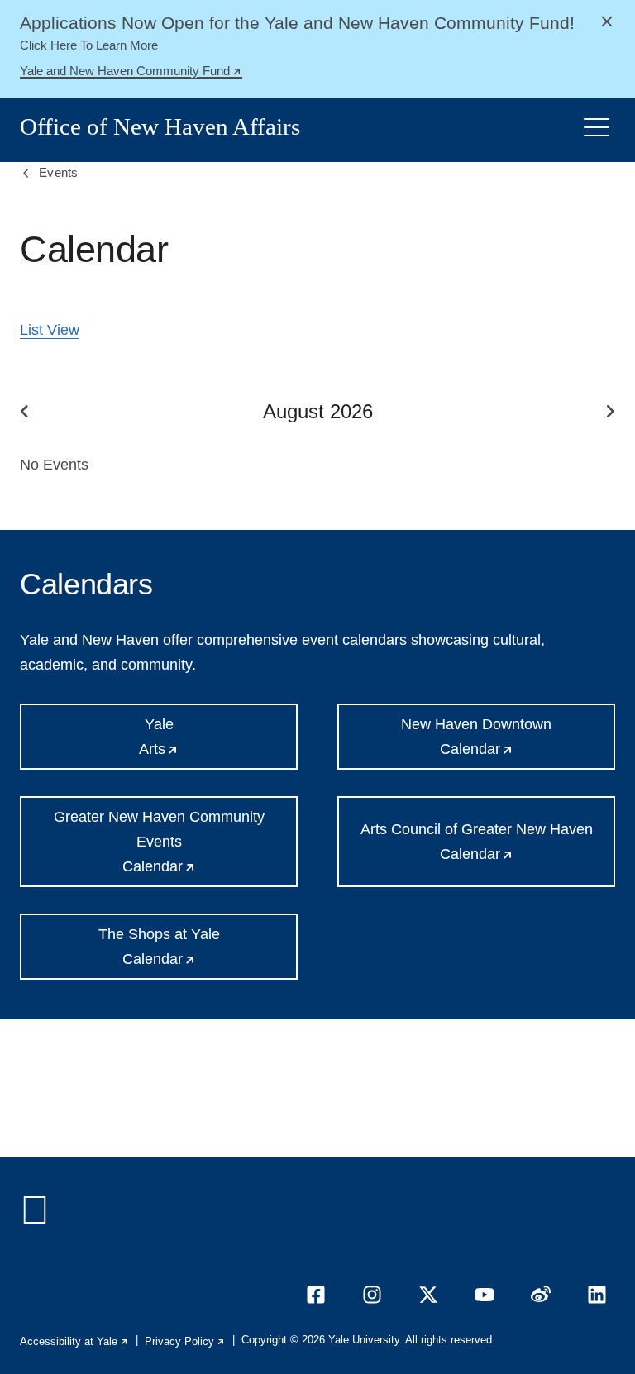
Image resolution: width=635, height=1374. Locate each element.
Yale (211, 743)
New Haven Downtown (508, 743)
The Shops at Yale (198, 953)
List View (49, 330)
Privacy (185, 1341)
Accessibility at (74, 1341)
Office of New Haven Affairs (160, 127)
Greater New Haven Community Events (176, 848)
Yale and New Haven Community (131, 73)
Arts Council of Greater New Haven (487, 854)
